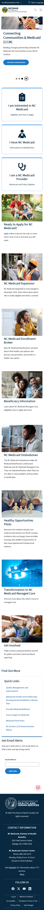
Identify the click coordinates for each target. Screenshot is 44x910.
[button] (34, 10)
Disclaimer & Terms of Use (28, 901)
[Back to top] (38, 788)
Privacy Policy (15, 905)
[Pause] (26, 78)
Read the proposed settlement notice (22, 70)
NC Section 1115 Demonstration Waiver (20, 728)
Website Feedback (26, 896)
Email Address (10, 759)
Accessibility (10, 901)
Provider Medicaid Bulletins (18, 709)
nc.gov (13, 896)
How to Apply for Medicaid (17, 715)
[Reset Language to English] (29, 2)
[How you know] (21, 2)
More (22, 874)
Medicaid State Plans (15, 720)
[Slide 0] (16, 79)
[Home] (14, 8)
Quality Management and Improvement (17, 689)
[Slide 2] (22, 79)
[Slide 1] (19, 79)
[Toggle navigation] (41, 10)
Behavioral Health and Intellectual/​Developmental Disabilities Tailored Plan (21, 700)
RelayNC (12, 867)
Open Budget (29, 905)
